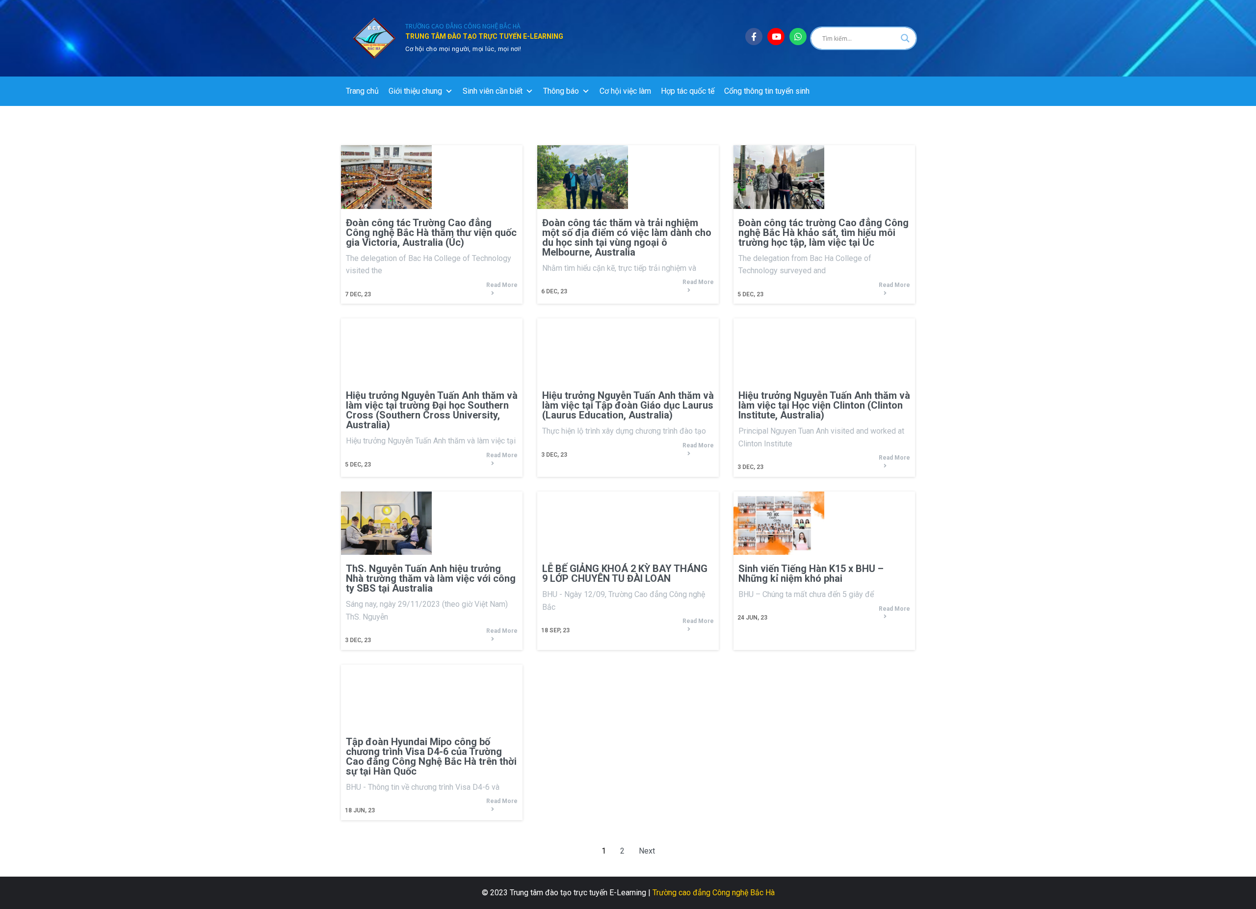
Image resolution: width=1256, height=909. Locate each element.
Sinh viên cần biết (493, 91)
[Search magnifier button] (905, 38)
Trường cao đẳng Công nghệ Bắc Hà (714, 892)
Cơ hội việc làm (625, 91)
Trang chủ (362, 91)
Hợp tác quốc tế (687, 91)
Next (647, 851)
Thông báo (561, 91)
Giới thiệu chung (415, 91)
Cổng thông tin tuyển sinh (767, 91)
